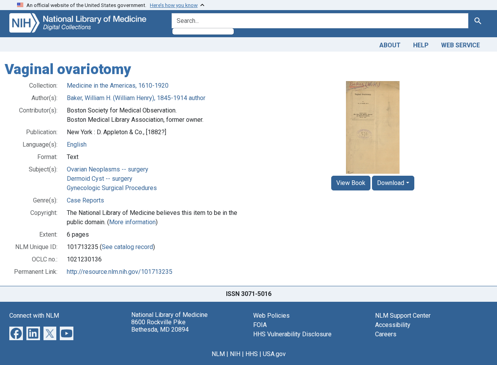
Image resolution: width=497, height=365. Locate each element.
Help (421, 45)
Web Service (460, 45)
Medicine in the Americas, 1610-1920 (118, 85)
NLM (218, 354)
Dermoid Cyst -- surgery (99, 178)
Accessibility (392, 325)
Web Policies (271, 315)
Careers (385, 334)
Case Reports (85, 200)
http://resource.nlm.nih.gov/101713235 (119, 271)
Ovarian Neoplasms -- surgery (107, 169)
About (390, 45)
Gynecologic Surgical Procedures (112, 188)
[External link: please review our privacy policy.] (16, 332)
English (77, 144)
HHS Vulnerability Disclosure (292, 334)
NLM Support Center (403, 315)
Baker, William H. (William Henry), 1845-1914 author (136, 98)
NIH (235, 354)
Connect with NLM (34, 315)
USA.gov (274, 354)
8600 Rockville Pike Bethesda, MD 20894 (160, 325)
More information (132, 222)
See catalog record (127, 247)
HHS (251, 354)
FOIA (260, 325)
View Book (350, 183)
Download (390, 183)
